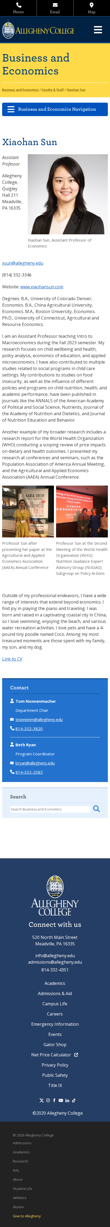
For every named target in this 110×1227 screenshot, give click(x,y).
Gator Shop (55, 1044)
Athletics (19, 1197)
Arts (16, 1170)
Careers (55, 1014)
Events (55, 1034)
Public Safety (55, 1075)
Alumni (18, 1206)
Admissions (22, 1142)
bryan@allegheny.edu (35, 763)
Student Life (22, 1188)
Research (20, 1161)
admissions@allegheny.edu (55, 962)
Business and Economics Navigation (57, 109)
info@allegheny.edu (55, 956)
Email (55, 12)
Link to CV (12, 659)
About (17, 1179)
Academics (55, 983)
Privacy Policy (55, 1065)
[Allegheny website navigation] (98, 29)
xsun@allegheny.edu (22, 263)
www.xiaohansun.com (41, 287)
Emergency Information (55, 1024)
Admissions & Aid (55, 993)
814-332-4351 (55, 970)
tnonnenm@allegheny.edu (39, 719)
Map (91, 12)
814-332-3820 (29, 728)
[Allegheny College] (41, 29)
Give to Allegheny (27, 1216)
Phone (18, 12)
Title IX (55, 1085)
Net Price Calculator (51, 1055)
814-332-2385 (29, 772)
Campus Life (54, 1004)
